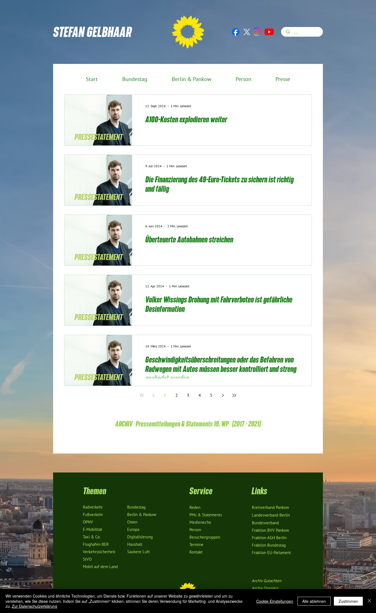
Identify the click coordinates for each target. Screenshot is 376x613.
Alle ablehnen (314, 601)
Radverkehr (93, 507)
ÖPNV (88, 522)
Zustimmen (348, 601)
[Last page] (234, 395)
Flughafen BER (96, 544)
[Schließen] (369, 601)
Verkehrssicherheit (99, 551)
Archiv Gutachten (266, 580)
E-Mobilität (92, 529)
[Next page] (223, 395)
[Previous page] (153, 395)
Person (195, 529)
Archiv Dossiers (265, 588)
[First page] (142, 395)
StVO (87, 559)
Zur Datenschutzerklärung (34, 606)
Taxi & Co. (91, 536)
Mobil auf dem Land (100, 566)
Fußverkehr (93, 514)
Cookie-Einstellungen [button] (274, 601)
